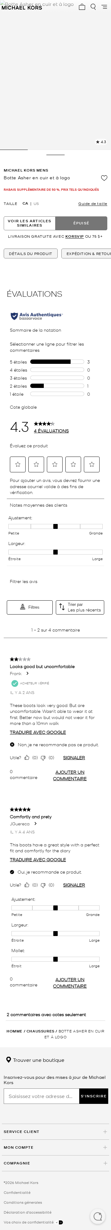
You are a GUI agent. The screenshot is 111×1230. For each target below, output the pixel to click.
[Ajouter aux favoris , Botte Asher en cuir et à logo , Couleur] (104, 178)
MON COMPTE (19, 1147)
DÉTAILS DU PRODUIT (30, 253)
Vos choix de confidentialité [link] (29, 1221)
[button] (97, 1217)
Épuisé (81, 223)
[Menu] (104, 7)
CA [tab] (25, 203)
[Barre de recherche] (93, 7)
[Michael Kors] (22, 7)
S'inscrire (94, 1096)
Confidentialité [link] (17, 1192)
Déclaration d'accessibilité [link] (27, 1212)
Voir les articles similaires (29, 223)
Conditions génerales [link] (23, 1202)
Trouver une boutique (38, 1059)
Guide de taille (92, 203)
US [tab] (36, 203)
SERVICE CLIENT (21, 1131)
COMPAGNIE (17, 1163)
